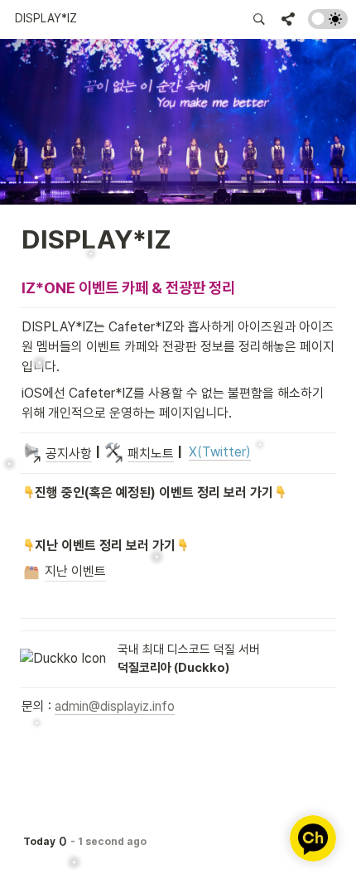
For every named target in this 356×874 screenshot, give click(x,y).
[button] (46, 19)
